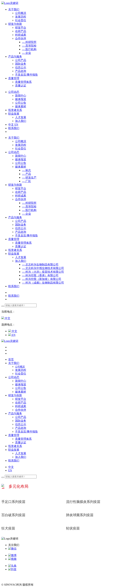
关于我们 (13, 137)
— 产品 (26, 173)
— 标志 (26, 170)
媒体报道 (20, 99)
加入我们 (20, 120)
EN (16, 124)
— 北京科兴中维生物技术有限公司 (43, 268)
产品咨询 (20, 71)
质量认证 (20, 85)
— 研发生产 (29, 177)
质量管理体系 (23, 81)
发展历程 (20, 16)
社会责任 (20, 20)
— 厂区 (26, 181)
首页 (11, 359)
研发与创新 (15, 184)
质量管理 (13, 239)
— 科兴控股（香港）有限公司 (40, 275)
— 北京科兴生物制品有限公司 (40, 264)
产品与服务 (15, 217)
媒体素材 (20, 106)
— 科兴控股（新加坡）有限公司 (41, 279)
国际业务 (20, 63)
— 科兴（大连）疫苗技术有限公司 (43, 271)
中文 (11, 124)
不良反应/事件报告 (26, 74)
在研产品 (20, 31)
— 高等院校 (29, 45)
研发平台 (20, 27)
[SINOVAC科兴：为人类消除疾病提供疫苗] (9, 3)
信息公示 (20, 67)
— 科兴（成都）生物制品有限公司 (43, 282)
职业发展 (13, 253)
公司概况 (20, 13)
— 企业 (26, 52)
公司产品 (20, 60)
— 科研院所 (29, 42)
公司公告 (20, 102)
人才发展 (20, 117)
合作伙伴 (20, 38)
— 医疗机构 (29, 49)
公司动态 (13, 152)
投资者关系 (15, 250)
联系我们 (13, 128)
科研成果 (20, 34)
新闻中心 (20, 95)
